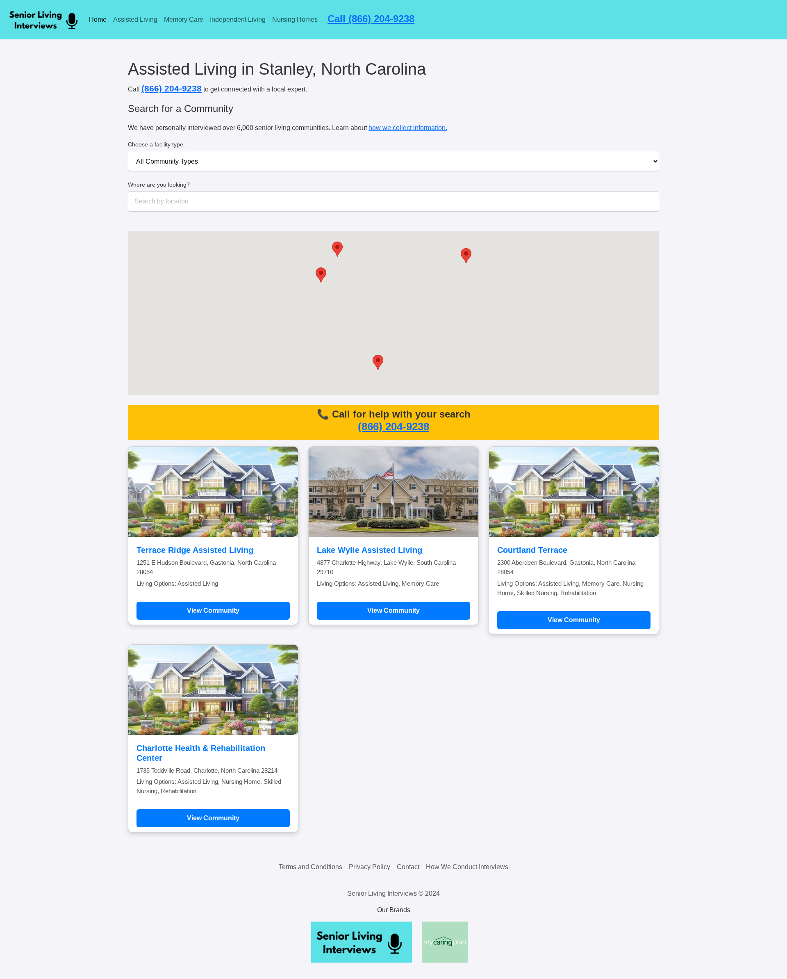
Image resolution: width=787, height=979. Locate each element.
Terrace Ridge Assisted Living (194, 550)
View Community (213, 610)
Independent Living (238, 19)
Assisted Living (135, 19)
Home (98, 19)
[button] (321, 275)
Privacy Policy (369, 866)
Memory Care (183, 19)
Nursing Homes (295, 19)
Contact (408, 866)
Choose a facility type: (156, 144)
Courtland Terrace (532, 550)
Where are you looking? (159, 184)
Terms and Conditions (310, 866)
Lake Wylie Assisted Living (369, 550)
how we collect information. (407, 127)
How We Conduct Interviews (467, 866)
